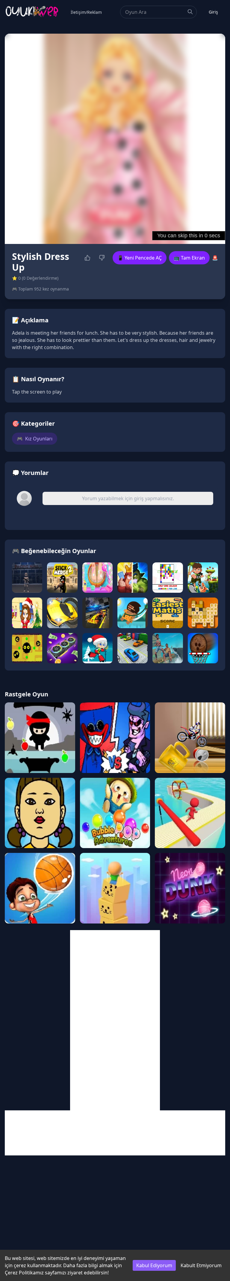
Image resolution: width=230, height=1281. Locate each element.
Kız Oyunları (34, 438)
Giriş (213, 12)
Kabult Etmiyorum (201, 1265)
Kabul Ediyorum (154, 1265)
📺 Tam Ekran (189, 257)
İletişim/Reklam (86, 12)
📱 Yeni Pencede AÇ (139, 257)
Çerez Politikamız (24, 1272)
